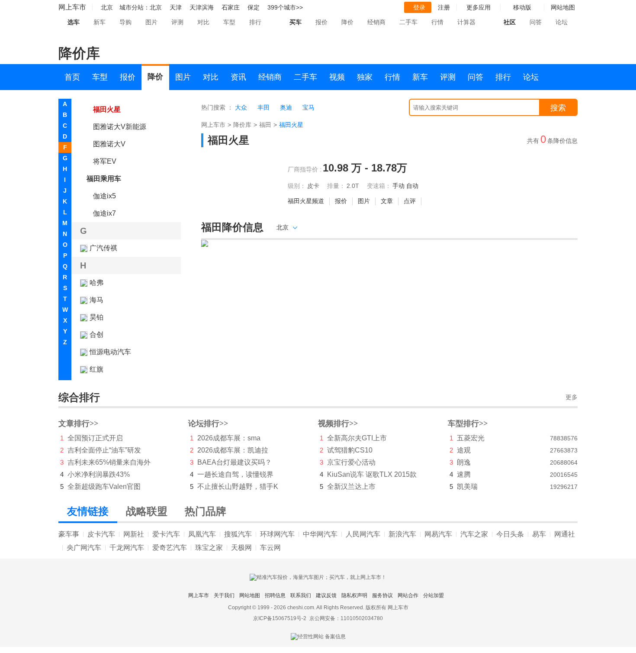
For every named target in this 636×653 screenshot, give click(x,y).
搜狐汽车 (238, 534)
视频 (337, 77)
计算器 (466, 22)
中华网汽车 (320, 534)
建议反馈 (326, 595)
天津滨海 (202, 7)
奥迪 (286, 107)
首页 (72, 77)
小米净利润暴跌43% (98, 474)
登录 (419, 7)
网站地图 (249, 595)
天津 (176, 7)
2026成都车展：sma (228, 438)
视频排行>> (338, 423)
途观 (464, 450)
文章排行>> (78, 423)
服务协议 (382, 595)
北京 (156, 7)
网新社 (133, 534)
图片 (151, 22)
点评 (410, 200)
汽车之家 (474, 534)
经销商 (376, 22)
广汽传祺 (103, 248)
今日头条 (510, 534)
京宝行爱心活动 (351, 462)
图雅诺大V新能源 (119, 126)
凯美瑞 (467, 486)
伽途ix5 (104, 196)
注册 (444, 7)
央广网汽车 (84, 547)
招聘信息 (275, 595)
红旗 (96, 369)
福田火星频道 (306, 200)
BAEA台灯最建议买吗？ (234, 462)
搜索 (558, 107)
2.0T (353, 185)
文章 (387, 200)
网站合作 (408, 595)
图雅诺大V (109, 144)
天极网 (241, 547)
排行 (255, 22)
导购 (125, 22)
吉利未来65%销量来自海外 (109, 462)
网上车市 (72, 7)
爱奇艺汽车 (169, 547)
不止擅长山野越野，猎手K (237, 486)
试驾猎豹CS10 (350, 450)
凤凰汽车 (202, 534)
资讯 (238, 77)
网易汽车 (438, 534)
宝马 (308, 107)
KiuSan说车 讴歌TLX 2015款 (372, 474)
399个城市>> (285, 7)
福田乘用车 (104, 178)
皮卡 (313, 185)
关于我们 (224, 595)
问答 (536, 22)
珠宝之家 (209, 547)
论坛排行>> (208, 423)
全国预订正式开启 (95, 438)
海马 (96, 300)
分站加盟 (433, 595)
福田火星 (107, 109)
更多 (571, 397)
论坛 (562, 22)
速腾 (464, 474)
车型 (229, 22)
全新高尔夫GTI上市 (357, 438)
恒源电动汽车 (110, 352)
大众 (241, 107)
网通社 (564, 534)
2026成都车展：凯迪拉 (232, 450)
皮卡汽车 (101, 534)
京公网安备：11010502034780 (346, 618)
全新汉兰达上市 (351, 486)
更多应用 (478, 7)
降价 (347, 22)
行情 (437, 22)
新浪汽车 (402, 534)
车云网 (270, 547)
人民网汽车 (363, 534)
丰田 (263, 107)
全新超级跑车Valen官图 (104, 486)
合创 (96, 334)
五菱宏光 (471, 438)
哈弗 (96, 282)
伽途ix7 (104, 213)
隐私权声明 (354, 595)
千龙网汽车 (126, 547)
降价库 (242, 124)
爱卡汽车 (166, 534)
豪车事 (68, 534)
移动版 (522, 7)
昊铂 (96, 317)
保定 (253, 7)
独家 (365, 77)
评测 (177, 22)
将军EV (104, 161)
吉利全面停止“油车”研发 (104, 450)
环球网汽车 (277, 534)
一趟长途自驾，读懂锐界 (235, 474)
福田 (265, 124)
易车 (539, 534)
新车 (99, 22)
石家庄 (231, 7)
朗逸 (464, 462)
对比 (203, 22)
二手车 (408, 22)
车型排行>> (468, 423)
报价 (321, 22)
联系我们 (300, 595)
